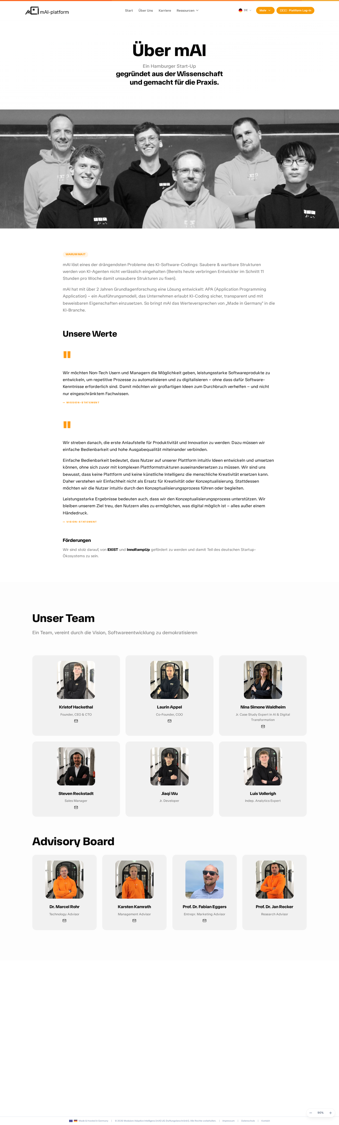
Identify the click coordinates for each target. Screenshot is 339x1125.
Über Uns (146, 10)
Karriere (165, 10)
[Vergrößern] (330, 1113)
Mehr (263, 10)
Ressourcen (185, 10)
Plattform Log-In (300, 10)
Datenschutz (248, 1120)
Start (129, 10)
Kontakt (265, 1120)
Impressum (228, 1120)
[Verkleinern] (310, 1113)
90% (321, 1112)
